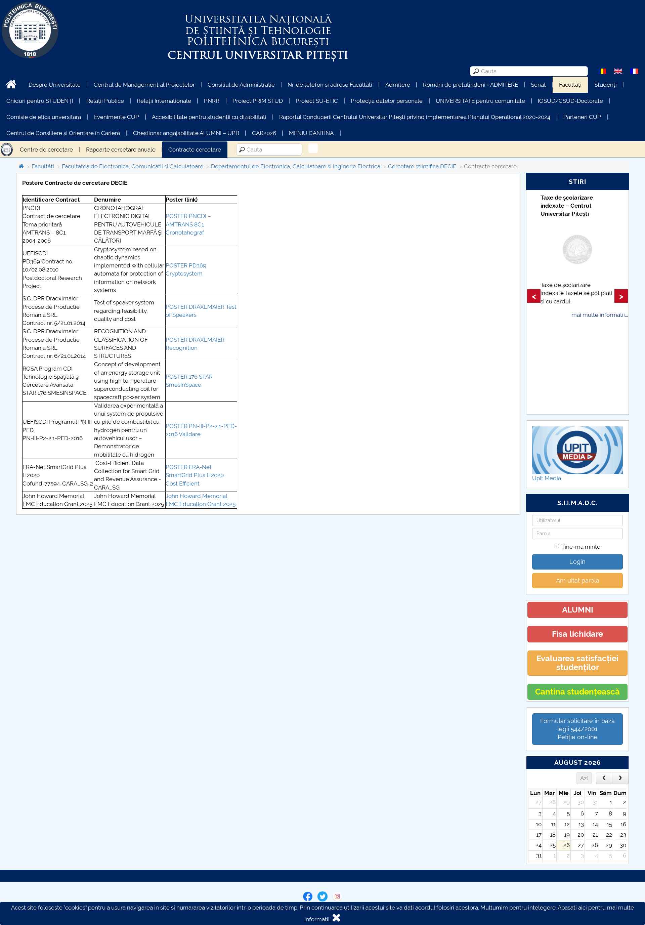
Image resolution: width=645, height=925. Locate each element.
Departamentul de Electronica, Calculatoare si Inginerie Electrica (295, 166)
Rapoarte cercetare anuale (121, 149)
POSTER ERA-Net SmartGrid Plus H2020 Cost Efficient (195, 475)
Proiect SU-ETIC (317, 100)
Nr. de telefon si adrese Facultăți (330, 84)
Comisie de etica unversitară (43, 117)
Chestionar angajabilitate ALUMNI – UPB (186, 133)
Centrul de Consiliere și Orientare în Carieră (63, 133)
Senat (538, 84)
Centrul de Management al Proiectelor (144, 84)
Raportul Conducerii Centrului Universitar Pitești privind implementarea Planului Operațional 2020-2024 (414, 117)
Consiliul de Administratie (241, 84)
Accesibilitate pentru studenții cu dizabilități (209, 117)
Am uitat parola (577, 580)
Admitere (397, 84)
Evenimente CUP (116, 117)
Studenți (605, 84)
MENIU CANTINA (311, 133)
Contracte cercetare (194, 149)
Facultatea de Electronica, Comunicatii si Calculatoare (132, 166)
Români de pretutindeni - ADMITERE (470, 84)
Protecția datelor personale (387, 100)
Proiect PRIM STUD (257, 100)
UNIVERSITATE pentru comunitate (480, 100)
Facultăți (570, 84)
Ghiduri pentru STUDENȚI (39, 100)
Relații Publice (105, 100)
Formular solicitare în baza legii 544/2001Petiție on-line (577, 729)
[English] (618, 71)
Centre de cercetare (46, 149)
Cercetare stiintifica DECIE (422, 166)
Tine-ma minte (580, 546)
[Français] (634, 71)
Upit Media (546, 478)
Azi (584, 778)
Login (577, 561)
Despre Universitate (55, 84)
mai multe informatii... (599, 314)
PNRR (211, 100)
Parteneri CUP (582, 117)
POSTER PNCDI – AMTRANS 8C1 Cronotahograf (188, 224)
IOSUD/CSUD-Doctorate (570, 100)
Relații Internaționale (164, 100)
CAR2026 (264, 133)
